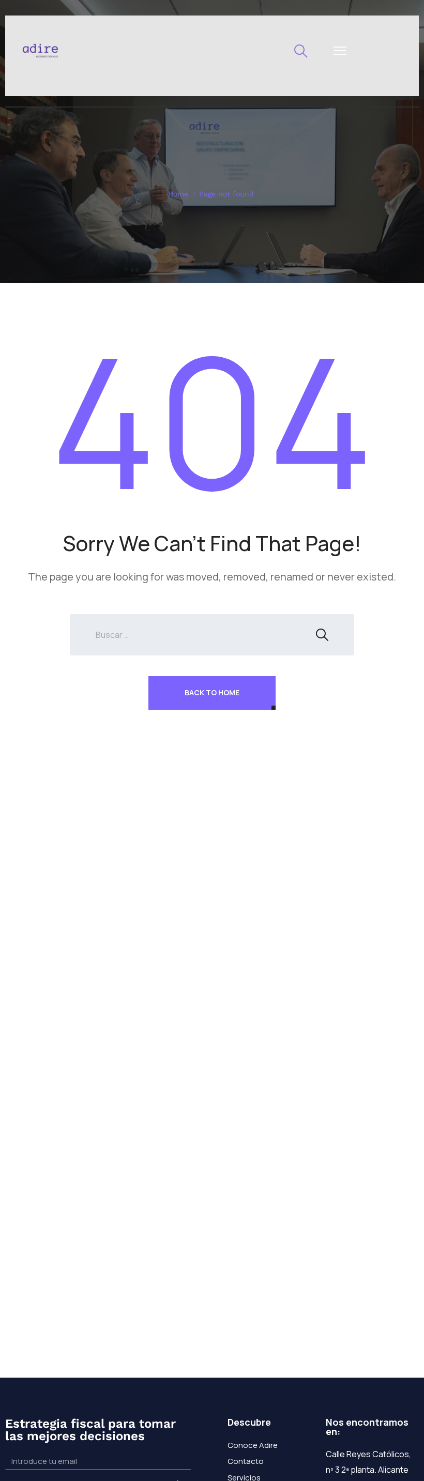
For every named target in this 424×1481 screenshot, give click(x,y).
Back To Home (212, 692)
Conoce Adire (253, 1445)
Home (178, 194)
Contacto (246, 1461)
